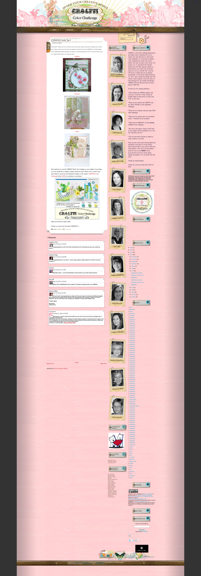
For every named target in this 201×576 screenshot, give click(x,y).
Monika (109, 478)
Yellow (130, 477)
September (134, 263)
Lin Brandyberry (112, 483)
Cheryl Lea (110, 480)
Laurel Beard (111, 496)
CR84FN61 (132, 428)
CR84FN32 (134, 277)
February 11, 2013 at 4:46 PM (60, 313)
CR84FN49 (132, 401)
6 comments (68, 229)
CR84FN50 (132, 403)
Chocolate (131, 315)
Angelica (77, 56)
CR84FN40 (132, 381)
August (133, 266)
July (132, 268)
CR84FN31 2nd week (136, 280)
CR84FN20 (132, 340)
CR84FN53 (132, 412)
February (133, 294)
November (134, 259)
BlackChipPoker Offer (70, 322)
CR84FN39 (132, 379)
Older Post (103, 363)
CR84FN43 (132, 387)
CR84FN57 (132, 420)
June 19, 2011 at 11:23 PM (59, 244)
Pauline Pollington (112, 494)
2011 (131, 254)
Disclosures (70, 29)
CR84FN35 (132, 371)
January (133, 296)
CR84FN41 (132, 383)
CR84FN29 (132, 358)
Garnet (131, 449)
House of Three (87, 563)
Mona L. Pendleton (147, 494)
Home (54, 29)
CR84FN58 (132, 422)
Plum (130, 467)
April (132, 289)
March (133, 292)
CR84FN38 (132, 377)
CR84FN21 (132, 342)
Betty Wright (111, 488)
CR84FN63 (132, 432)
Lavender (131, 457)
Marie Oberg (111, 481)
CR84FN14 (132, 328)
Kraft (130, 455)
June (132, 270)
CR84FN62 (132, 430)
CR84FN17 (132, 334)
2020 (131, 247)
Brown (131, 311)
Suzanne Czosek (112, 461)
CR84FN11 (132, 321)
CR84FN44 (132, 389)
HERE (63, 176)
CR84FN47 (132, 395)
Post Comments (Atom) (60, 368)
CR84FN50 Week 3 (134, 406)
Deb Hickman (111, 485)
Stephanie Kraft (112, 460)
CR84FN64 (132, 434)
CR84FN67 (132, 440)
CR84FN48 (132, 397)
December (134, 256)
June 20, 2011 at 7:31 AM (59, 269)
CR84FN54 (132, 414)
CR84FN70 (132, 445)
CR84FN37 (132, 375)
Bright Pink (132, 309)
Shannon (77, 94)
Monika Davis (111, 475)
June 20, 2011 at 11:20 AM (59, 281)
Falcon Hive (99, 562)
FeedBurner (145, 531)
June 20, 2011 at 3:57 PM (59, 293)
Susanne (51, 267)
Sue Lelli (51, 279)
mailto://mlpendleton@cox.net (141, 501)
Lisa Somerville (111, 462)
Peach (131, 465)
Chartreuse (132, 313)
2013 (131, 250)
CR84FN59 (132, 424)
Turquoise (131, 475)
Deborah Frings (53, 255)
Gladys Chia (111, 489)
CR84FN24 (132, 348)
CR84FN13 (132, 325)
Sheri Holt (110, 495)
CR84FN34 (132, 369)
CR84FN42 (132, 385)
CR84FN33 (132, 367)
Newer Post (50, 363)
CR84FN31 (59, 229)
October (133, 261)
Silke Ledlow (111, 484)
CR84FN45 (132, 391)
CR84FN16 (132, 332)
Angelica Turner (53, 242)
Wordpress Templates (81, 562)
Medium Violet (132, 461)
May (132, 287)
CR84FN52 (132, 410)
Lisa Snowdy (111, 474)
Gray (130, 451)
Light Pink (131, 459)
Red (130, 469)
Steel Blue (131, 471)
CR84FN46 (132, 393)
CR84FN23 (132, 346)
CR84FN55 (132, 416)
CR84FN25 (132, 350)
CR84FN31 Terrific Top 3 (61, 40)
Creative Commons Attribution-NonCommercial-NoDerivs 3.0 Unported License (140, 496)
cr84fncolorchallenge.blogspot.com (137, 499)
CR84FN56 (132, 418)
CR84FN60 (132, 426)
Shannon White (53, 291)
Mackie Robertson (112, 479)
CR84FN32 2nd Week (136, 273)
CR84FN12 (132, 323)
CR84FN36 (132, 373)
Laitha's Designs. (100, 563)
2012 (131, 252)
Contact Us (86, 29)
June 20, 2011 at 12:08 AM (59, 256)
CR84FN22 (132, 344)
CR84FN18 (132, 336)
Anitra (77, 131)
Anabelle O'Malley (112, 491)
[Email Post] (47, 231)
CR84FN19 (132, 338)
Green (131, 453)
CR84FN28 (132, 356)
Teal (130, 473)
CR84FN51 (132, 408)
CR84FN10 (132, 319)
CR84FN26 (132, 352)
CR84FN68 (132, 442)
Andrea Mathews (112, 493)
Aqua (130, 307)
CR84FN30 (132, 360)
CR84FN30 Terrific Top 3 (137, 282)
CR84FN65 (132, 436)
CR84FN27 (132, 354)
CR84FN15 (132, 330)
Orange (131, 463)
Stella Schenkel (112, 486)
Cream (131, 447)
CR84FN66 (132, 438)
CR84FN (131, 317)
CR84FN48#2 (132, 399)
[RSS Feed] (139, 40)
